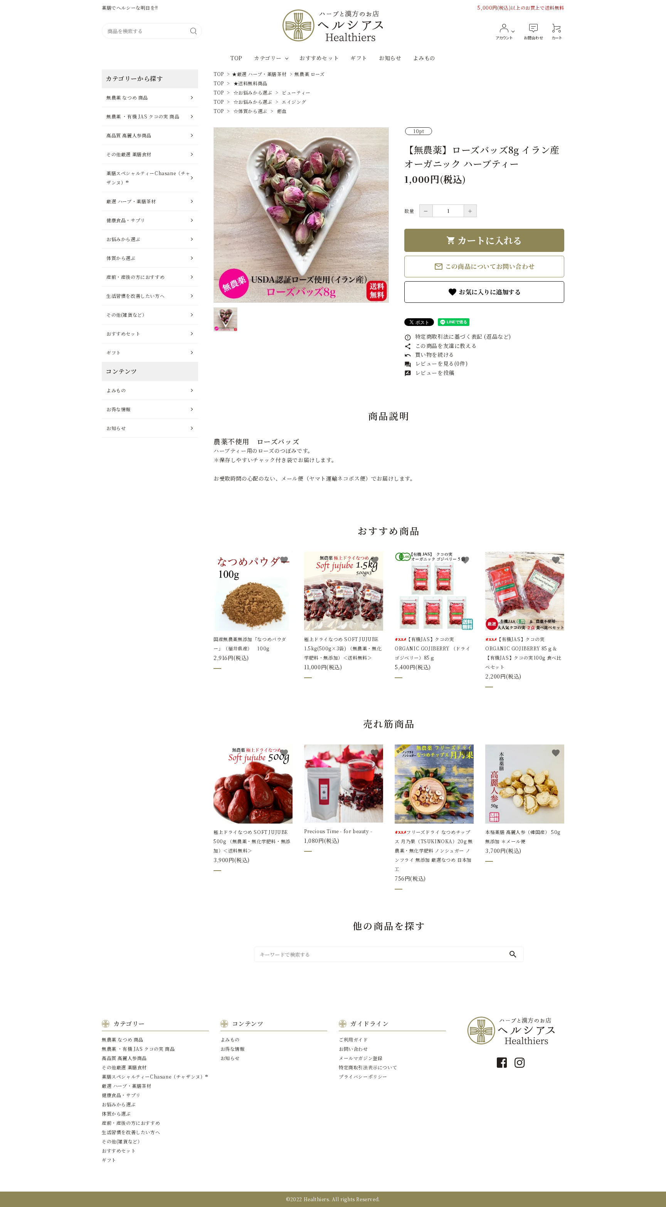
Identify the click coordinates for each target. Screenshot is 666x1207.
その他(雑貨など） (126, 314)
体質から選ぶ (121, 258)
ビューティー (296, 92)
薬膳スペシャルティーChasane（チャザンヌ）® (148, 178)
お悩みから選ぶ (123, 239)
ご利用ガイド (353, 1039)
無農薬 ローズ (309, 74)
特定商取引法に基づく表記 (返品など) (457, 336)
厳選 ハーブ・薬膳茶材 (131, 201)
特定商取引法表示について (368, 1067)
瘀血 (282, 111)
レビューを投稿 (429, 372)
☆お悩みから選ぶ (253, 92)
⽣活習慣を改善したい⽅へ (135, 295)
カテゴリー (268, 58)
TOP (236, 58)
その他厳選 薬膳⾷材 (128, 154)
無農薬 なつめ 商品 (127, 97)
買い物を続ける (429, 354)
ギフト (358, 58)
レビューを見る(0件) (436, 363)
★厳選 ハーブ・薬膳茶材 (259, 74)
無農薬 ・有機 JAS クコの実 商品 (142, 116)
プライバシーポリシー (363, 1076)
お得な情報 (118, 409)
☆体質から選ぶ (250, 111)
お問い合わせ (353, 1048)
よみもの (424, 58)
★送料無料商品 (250, 83)
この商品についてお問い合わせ (484, 266)
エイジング (294, 101)
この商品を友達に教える (440, 345)
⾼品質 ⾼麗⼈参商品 (128, 135)
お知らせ (390, 58)
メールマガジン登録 (360, 1058)
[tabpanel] (301, 215)
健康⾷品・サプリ (125, 220)
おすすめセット (319, 58)
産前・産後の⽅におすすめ (135, 276)
